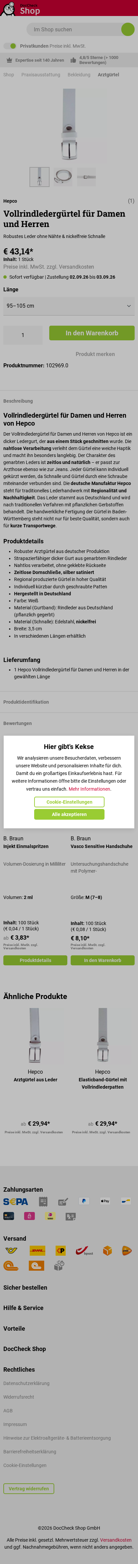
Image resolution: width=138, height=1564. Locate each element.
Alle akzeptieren (69, 814)
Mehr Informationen (89, 789)
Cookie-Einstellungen (69, 802)
